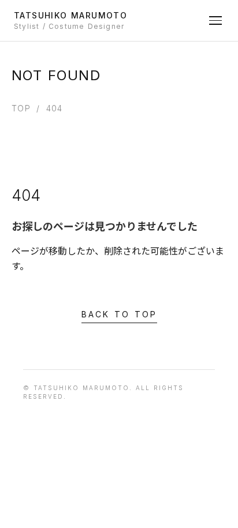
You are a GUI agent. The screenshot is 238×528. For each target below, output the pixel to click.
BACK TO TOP (119, 314)
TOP (21, 108)
